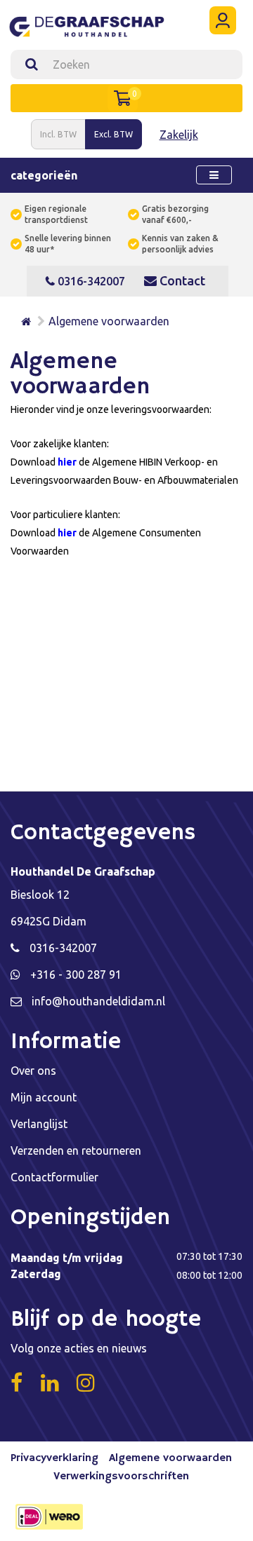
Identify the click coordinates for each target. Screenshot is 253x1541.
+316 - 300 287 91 (76, 974)
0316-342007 (90, 281)
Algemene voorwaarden (108, 321)
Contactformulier (54, 1177)
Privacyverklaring (54, 1458)
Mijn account (44, 1097)
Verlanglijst (39, 1124)
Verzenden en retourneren (76, 1150)
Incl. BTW (58, 134)
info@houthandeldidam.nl (98, 1001)
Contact (181, 280)
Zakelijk (179, 134)
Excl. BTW (113, 134)
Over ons (33, 1070)
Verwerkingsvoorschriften (121, 1476)
